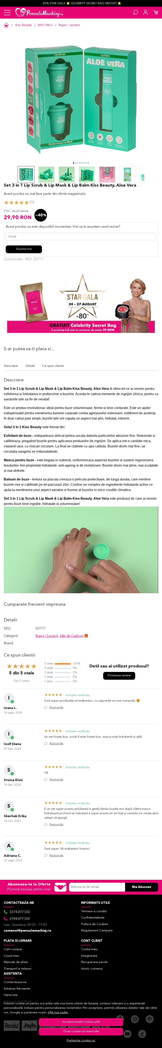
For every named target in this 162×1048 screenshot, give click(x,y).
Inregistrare (89, 956)
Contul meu (89, 949)
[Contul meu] (145, 13)
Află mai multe (58, 1012)
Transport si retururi (17, 968)
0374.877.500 (20, 912)
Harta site (11, 995)
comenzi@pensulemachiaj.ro (27, 930)
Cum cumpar (13, 949)
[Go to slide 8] (88, 163)
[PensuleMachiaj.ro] (39, 13)
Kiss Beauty (23, 25)
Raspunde (56, 707)
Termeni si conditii (94, 911)
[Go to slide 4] (80, 163)
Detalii (30, 366)
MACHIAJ (45, 25)
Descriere (11, 366)
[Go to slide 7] (86, 163)
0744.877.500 (20, 919)
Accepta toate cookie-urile (81, 1022)
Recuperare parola (94, 962)
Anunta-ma (24, 249)
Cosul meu (11, 956)
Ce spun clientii (53, 366)
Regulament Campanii (96, 930)
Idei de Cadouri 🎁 (74, 636)
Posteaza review (119, 675)
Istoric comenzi (92, 968)
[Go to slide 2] (75, 163)
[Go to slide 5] (82, 163)
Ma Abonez (141, 887)
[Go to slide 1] (73, 163)
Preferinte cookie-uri (81, 1040)
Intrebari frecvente (17, 988)
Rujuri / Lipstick (69, 25)
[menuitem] (26, 174)
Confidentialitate (92, 917)
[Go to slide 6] (84, 163)
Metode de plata (16, 962)
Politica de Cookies (94, 924)
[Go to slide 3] (77, 163)
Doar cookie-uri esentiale (81, 1031)
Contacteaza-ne (15, 982)
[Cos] (155, 13)
